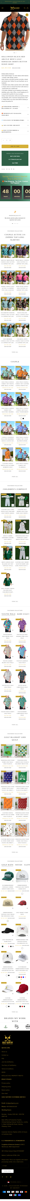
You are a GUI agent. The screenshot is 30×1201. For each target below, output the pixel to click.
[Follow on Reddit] (11, 1177)
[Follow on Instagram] (6, 1177)
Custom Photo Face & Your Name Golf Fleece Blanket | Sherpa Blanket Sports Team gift (7, 841)
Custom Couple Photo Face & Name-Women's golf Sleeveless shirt (8, 465)
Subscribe (7, 1171)
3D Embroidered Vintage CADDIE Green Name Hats (8, 887)
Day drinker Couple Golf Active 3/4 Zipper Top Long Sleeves (8, 341)
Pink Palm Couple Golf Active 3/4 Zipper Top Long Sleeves (22, 288)
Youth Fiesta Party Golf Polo (7, 712)
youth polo (8, 614)
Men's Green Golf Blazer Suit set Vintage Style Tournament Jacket (8, 564)
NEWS (3, 1072)
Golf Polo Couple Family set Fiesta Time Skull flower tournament (7, 384)
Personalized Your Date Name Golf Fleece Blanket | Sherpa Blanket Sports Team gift (22, 788)
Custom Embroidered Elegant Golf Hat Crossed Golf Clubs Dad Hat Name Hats (22, 999)
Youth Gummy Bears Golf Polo (8, 661)
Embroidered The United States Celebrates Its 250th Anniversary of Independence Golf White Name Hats (22, 941)
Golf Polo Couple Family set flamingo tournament (22, 465)
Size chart (5, 1093)
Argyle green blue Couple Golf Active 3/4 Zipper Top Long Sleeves (8, 262)
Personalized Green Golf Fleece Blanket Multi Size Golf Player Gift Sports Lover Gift (22, 762)
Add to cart (15, 146)
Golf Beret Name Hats (22, 913)
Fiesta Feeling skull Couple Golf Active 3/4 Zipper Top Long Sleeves (22, 314)
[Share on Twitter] (9, 169)
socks (18, 865)
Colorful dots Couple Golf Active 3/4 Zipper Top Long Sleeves (22, 341)
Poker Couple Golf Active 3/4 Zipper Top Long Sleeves (7, 288)
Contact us (5, 1055)
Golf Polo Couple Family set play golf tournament (22, 410)
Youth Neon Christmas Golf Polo (22, 687)
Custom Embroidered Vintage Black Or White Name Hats (8, 999)
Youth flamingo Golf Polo (22, 661)
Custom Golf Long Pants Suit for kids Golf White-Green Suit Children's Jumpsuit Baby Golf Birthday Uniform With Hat (8, 511)
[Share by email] (13, 169)
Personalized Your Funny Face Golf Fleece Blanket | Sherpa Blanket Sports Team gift (7, 788)
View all (15, 352)
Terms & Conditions (7, 1069)
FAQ (3, 1058)
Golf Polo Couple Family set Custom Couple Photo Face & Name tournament (22, 384)
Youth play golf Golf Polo (8, 686)
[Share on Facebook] (7, 169)
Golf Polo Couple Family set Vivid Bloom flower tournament (22, 439)
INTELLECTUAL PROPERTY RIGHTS (12, 1075)
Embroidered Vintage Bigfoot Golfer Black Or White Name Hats (8, 968)
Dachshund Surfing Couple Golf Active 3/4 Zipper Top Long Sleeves (8, 314)
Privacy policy (6, 1083)
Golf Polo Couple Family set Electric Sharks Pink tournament (8, 410)
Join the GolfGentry (8, 1062)
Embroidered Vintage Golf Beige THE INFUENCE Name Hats (7, 914)
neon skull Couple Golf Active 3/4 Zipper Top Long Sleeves (22, 262)
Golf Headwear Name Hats (7, 940)
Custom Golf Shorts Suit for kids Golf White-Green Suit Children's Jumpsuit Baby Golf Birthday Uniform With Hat (22, 511)
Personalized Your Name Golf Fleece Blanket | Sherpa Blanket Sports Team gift (22, 814)
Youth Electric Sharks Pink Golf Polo (22, 636)
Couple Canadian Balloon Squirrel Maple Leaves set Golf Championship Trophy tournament (7, 439)
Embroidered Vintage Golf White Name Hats (22, 887)
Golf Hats (7, 865)
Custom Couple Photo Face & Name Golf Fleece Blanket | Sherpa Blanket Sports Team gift (7, 814)
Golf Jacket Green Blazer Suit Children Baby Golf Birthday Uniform (7, 590)
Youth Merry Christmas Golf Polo (22, 713)
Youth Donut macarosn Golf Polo (7, 636)
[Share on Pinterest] (11, 169)
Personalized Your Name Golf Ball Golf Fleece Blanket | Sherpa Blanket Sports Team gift (7, 762)
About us (4, 1051)
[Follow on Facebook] (2, 1177)
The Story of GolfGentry (9, 1065)
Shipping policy (6, 1086)
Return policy (6, 1090)
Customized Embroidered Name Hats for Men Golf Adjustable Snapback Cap (22, 968)
